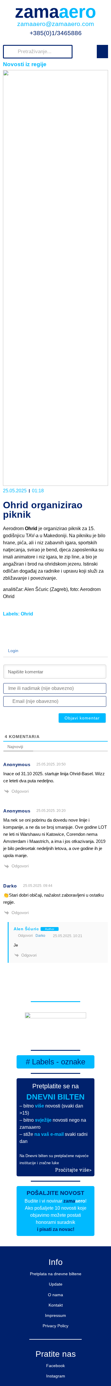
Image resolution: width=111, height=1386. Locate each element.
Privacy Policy (55, 1325)
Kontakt (56, 1305)
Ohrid (27, 613)
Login (12, 650)
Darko (40, 936)
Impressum (55, 1315)
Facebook (55, 1365)
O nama (55, 1294)
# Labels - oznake (55, 1062)
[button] (102, 51)
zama (55, 12)
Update (55, 1284)
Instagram (55, 1376)
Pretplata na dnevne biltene (55, 1273)
